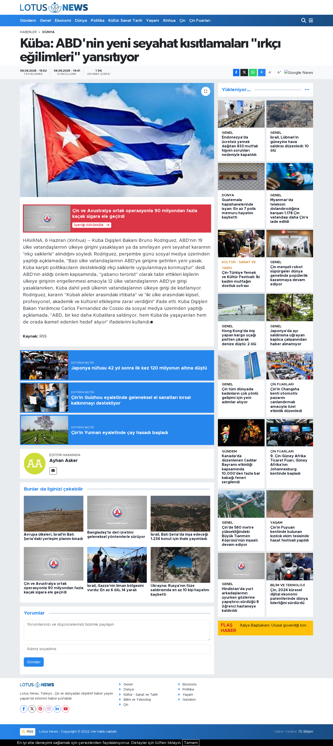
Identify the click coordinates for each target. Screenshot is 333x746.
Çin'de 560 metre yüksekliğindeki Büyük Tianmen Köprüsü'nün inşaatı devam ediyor (240, 536)
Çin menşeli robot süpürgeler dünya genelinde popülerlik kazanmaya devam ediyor (289, 275)
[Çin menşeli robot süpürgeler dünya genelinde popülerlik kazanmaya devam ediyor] (289, 243)
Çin (182, 20)
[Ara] (304, 21)
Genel (45, 20)
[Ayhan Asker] (35, 463)
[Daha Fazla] (261, 72)
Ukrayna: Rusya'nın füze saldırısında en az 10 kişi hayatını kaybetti (180, 590)
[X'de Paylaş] (244, 72)
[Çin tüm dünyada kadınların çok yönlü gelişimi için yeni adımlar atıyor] (241, 365)
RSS (29, 731)
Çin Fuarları (199, 20)
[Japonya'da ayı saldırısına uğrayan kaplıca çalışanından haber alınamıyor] (289, 307)
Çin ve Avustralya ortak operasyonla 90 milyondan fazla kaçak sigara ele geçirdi (53, 588)
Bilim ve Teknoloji (137, 699)
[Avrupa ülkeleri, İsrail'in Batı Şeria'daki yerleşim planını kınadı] (53, 513)
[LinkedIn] (57, 709)
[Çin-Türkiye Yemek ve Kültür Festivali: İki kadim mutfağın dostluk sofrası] (241, 243)
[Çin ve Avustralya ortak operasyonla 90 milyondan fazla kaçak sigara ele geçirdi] (53, 564)
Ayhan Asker (63, 460)
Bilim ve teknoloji (287, 585)
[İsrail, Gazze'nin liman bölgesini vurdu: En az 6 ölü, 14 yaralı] (117, 564)
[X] (32, 709)
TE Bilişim (305, 731)
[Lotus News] (54, 7)
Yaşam (152, 20)
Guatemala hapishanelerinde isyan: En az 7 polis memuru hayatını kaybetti (239, 208)
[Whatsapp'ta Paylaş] (253, 72)
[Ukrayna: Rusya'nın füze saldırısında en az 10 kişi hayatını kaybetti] (180, 564)
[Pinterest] (40, 709)
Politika (97, 20)
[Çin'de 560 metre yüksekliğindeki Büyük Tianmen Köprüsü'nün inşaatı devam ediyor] (241, 504)
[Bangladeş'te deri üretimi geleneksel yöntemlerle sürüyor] (117, 512)
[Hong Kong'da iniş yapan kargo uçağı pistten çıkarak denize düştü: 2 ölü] (241, 307)
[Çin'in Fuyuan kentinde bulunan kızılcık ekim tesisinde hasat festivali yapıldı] (289, 504)
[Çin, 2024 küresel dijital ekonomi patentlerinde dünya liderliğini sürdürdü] (289, 566)
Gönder (34, 662)
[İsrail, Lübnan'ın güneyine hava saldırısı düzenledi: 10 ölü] (289, 114)
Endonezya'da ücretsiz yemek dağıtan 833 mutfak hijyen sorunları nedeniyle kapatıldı (240, 146)
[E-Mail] (53, 471)
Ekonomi (63, 20)
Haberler (28, 32)
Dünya (81, 20)
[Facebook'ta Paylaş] (236, 72)
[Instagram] (49, 709)
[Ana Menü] (310, 21)
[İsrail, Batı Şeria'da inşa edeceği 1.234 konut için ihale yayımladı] (180, 513)
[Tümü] (307, 90)
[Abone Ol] (298, 72)
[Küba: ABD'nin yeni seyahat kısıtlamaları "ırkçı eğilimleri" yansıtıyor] (117, 140)
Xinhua (169, 20)
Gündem (28, 20)
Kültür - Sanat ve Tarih (140, 694)
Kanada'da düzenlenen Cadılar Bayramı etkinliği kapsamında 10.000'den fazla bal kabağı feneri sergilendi (241, 469)
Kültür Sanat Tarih (125, 20)
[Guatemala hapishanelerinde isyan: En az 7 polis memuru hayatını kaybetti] (241, 176)
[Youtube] (65, 709)
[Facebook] (23, 709)
